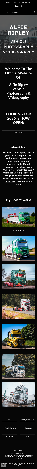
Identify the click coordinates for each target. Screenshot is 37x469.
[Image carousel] (18, 219)
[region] (18, 5)
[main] (18, 30)
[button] (2, 12)
